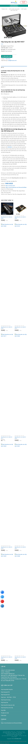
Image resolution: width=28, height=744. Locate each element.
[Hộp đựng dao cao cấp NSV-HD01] (21, 494)
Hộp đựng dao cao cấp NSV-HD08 (20, 657)
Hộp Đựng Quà (4, 702)
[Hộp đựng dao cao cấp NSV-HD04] (7, 494)
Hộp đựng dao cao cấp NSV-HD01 (20, 548)
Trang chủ (4, 9)
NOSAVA (10, 147)
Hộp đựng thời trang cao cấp (7, 705)
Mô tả (2, 67)
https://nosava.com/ (10, 185)
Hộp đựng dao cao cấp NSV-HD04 (6, 548)
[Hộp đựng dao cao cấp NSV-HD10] (21, 274)
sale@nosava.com (12, 60)
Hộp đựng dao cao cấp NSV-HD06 (6, 327)
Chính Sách (3, 715)
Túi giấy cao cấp (5, 713)
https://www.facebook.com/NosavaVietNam (16, 187)
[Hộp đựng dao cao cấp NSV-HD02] (21, 384)
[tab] (14, 67)
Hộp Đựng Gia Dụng (14, 9)
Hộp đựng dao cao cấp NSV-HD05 (6, 657)
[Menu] (2, 2)
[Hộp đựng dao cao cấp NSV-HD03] (21, 209)
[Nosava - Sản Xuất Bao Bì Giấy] (14, 2)
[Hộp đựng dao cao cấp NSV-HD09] (7, 209)
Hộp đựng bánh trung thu (7, 689)
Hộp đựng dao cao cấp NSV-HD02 (20, 437)
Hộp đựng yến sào (5, 694)
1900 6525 (7, 58)
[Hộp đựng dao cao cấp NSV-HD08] (21, 604)
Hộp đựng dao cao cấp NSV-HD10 (20, 327)
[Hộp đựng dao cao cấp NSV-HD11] (7, 384)
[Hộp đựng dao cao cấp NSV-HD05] (7, 604)
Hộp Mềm (3, 710)
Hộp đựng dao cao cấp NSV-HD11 (6, 437)
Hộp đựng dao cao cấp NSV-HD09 (6, 217)
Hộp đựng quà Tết (5, 692)
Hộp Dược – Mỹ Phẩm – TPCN (8, 697)
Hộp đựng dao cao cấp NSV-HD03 (20, 217)
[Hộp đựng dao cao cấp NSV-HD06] (7, 274)
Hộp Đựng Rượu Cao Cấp (7, 707)
